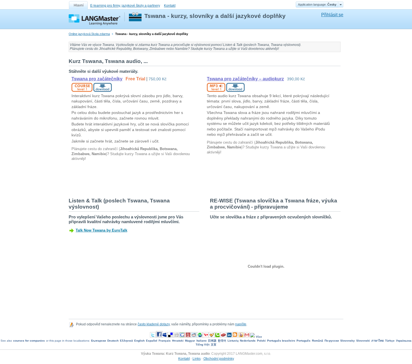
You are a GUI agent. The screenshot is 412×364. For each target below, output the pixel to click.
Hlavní (79, 5)
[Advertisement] (171, 179)
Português (304, 340)
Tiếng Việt (202, 344)
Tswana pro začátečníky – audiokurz (245, 78)
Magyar (190, 340)
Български (98, 340)
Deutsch (113, 340)
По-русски (332, 340)
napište (240, 324)
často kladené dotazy (154, 324)
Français (165, 340)
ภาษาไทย (377, 340)
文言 (213, 344)
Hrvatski (178, 340)
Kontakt (169, 6)
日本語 (212, 340)
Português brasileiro (281, 340)
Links (197, 359)
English (139, 340)
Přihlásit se (332, 14)
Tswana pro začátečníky (96, 78)
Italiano (201, 340)
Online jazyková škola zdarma (89, 34)
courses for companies (29, 340)
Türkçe (390, 340)
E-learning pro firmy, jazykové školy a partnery (125, 6)
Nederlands (248, 340)
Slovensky (347, 340)
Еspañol (151, 340)
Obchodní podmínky (218, 359)
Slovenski (363, 340)
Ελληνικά (126, 340)
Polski (261, 340)
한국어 (222, 340)
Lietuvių (233, 340)
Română (317, 340)
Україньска (403, 340)
